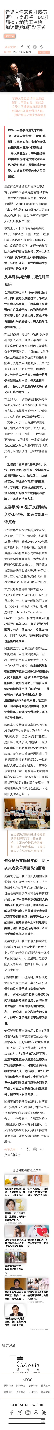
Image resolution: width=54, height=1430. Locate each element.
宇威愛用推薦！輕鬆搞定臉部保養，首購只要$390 (38, 1295)
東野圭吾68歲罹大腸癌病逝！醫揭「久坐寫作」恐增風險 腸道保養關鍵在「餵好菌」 (15, 1298)
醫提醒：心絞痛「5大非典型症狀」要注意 (38, 1242)
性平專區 (20, 1392)
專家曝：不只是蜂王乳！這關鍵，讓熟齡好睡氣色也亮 (15, 1216)
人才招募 (33, 1392)
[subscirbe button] (43, 1421)
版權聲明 (45, 1392)
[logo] (25, 1363)
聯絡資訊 (8, 1392)
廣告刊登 (33, 1385)
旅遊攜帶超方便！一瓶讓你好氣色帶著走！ (15, 1269)
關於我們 (8, 1385)
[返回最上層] (49, 1417)
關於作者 (20, 1385)
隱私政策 (45, 1385)
